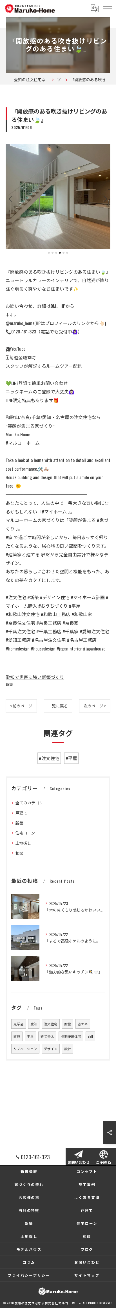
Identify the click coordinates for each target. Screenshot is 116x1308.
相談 (19, 853)
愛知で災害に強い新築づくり (35, 677)
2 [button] (52, 253)
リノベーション (25, 1048)
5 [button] (63, 253)
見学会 (19, 1023)
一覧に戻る (58, 706)
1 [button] (49, 253)
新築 (9, 684)
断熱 (17, 1036)
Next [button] (104, 198)
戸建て (21, 813)
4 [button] (60, 253)
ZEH (90, 1036)
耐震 (67, 1023)
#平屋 (71, 758)
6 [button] (67, 253)
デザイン (50, 1048)
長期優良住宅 (71, 1036)
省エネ (83, 1023)
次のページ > (95, 706)
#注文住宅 (49, 758)
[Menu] (107, 8)
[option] (58, 196)
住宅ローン (25, 833)
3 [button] (56, 253)
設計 (67, 1048)
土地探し (23, 843)
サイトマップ (87, 1275)
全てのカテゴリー (31, 802)
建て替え (47, 1036)
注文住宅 (50, 1023)
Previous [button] (11, 198)
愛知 (33, 1023)
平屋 (30, 1036)
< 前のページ (21, 706)
